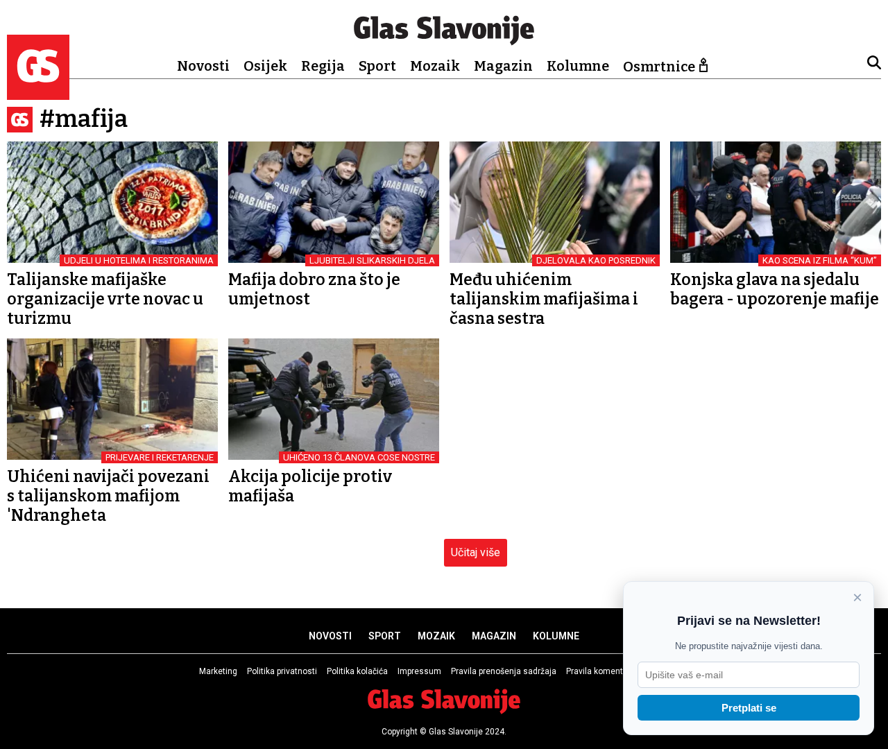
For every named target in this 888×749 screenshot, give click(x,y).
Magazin (503, 66)
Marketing (218, 671)
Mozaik (435, 66)
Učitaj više (475, 552)
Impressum (419, 671)
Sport (377, 66)
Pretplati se (749, 708)
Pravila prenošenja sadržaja (503, 671)
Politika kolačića (357, 671)
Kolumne (578, 66)
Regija (323, 66)
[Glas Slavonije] (38, 93)
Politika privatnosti (282, 671)
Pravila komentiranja (605, 671)
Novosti (203, 66)
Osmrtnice (659, 66)
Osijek (265, 66)
